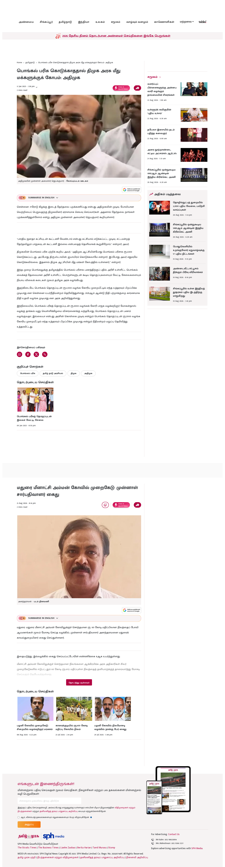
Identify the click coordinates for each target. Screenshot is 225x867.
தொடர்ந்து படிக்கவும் (79, 682)
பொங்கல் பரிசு (27, 373)
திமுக (74, 373)
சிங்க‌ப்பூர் (46, 22)
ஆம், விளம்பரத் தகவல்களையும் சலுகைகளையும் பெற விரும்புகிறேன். (56, 817)
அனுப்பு (29, 824)
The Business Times (48, 848)
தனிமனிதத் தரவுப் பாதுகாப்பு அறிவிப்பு (59, 811)
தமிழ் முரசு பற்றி (27, 857)
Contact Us (174, 834)
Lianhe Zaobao (67, 848)
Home (19, 62)
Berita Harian (84, 848)
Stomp (111, 848)
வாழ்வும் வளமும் (137, 22)
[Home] (53, 836)
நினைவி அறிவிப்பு (137, 857)
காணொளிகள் (164, 22)
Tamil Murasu (100, 848)
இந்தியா (83, 22)
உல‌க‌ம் (100, 22)
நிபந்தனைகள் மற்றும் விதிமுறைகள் (58, 857)
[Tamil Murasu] (29, 836)
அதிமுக (88, 373)
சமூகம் (115, 22)
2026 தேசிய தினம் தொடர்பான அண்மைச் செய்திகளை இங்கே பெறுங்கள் (116, 35)
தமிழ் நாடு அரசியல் (53, 373)
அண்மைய (26, 22)
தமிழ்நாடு (65, 22)
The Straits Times (27, 848)
